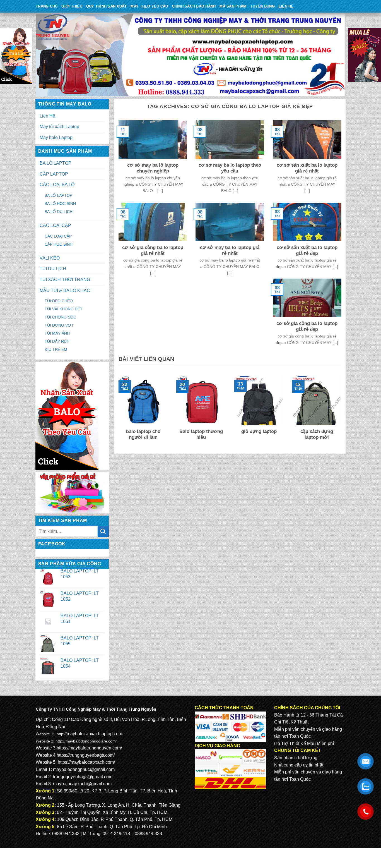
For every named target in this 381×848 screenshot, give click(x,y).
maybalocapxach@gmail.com (82, 783)
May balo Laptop (56, 137)
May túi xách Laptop (59, 126)
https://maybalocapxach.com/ (86, 762)
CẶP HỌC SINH (59, 244)
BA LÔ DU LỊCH (59, 211)
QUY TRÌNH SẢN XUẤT (106, 6)
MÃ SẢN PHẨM (233, 6)
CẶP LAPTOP (54, 174)
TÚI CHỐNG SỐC (60, 317)
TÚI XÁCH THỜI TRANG (65, 279)
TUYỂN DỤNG (262, 6)
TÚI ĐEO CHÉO (59, 301)
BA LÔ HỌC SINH (60, 203)
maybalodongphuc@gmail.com (84, 769)
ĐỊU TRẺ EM (56, 349)
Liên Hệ (286, 6)
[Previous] (117, 412)
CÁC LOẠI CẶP (55, 225)
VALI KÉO (50, 258)
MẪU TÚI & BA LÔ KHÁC (65, 290)
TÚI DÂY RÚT (57, 341)
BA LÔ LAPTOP (55, 163)
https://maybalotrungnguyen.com (89, 748)
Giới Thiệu (71, 6)
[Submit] (103, 531)
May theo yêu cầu (149, 6)
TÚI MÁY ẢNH (57, 333)
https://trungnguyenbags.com (85, 755)
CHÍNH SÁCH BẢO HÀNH (194, 6)
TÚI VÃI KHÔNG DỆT (64, 309)
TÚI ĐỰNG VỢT (59, 325)
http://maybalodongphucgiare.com (86, 741)
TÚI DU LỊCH (53, 268)
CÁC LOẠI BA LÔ (57, 184)
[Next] (342, 412)
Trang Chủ (46, 6)
